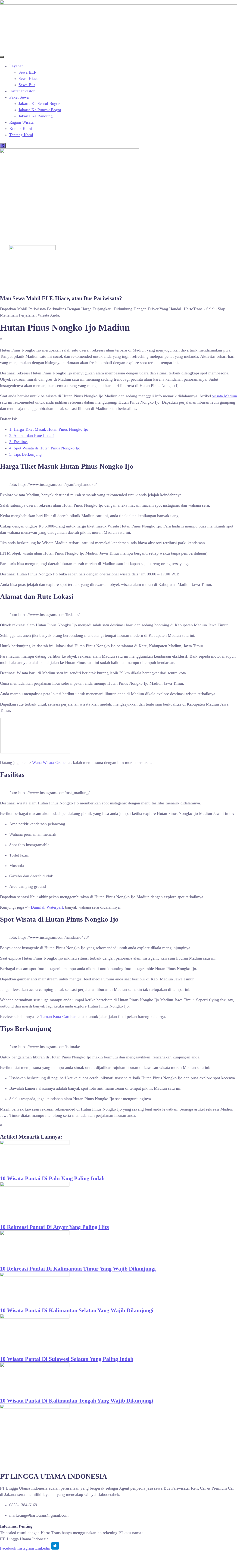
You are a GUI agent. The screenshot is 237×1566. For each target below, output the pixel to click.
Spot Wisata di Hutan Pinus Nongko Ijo (44, 448)
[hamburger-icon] (2, 57)
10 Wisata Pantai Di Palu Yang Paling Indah (52, 1178)
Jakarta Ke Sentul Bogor (39, 103)
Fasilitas (18, 441)
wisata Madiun (224, 396)
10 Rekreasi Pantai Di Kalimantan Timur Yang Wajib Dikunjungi (78, 1269)
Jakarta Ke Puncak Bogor (40, 109)
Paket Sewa (19, 97)
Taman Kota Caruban (58, 1016)
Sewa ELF (27, 72)
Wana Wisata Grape (48, 762)
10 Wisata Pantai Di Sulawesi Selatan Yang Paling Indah (66, 1359)
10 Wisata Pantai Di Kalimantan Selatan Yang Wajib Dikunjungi (76, 1310)
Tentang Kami (21, 134)
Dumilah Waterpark (47, 907)
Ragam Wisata (21, 122)
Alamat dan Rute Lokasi (31, 435)
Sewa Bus (27, 84)
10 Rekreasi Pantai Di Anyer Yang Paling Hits (54, 1227)
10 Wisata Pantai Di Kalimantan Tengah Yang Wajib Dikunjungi (76, 1401)
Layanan (16, 66)
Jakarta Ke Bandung (36, 116)
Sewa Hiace (28, 78)
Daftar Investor (22, 91)
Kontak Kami (20, 128)
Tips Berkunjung (25, 454)
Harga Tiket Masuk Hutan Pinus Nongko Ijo (48, 429)
